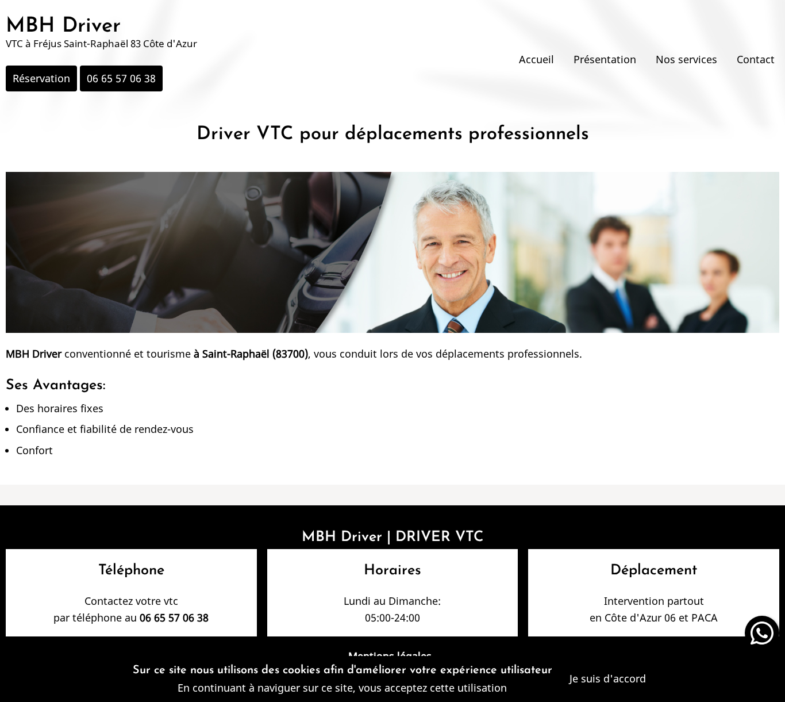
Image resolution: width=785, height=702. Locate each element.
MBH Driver (63, 26)
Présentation (605, 59)
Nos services (686, 59)
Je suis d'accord (607, 678)
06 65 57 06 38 (121, 78)
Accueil (536, 59)
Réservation (41, 78)
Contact (756, 59)
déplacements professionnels (507, 353)
